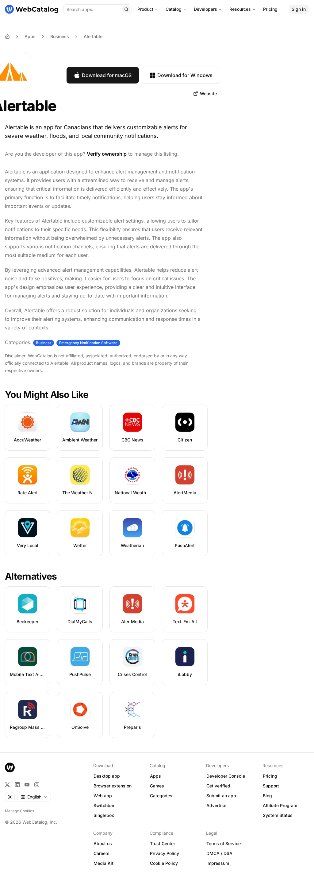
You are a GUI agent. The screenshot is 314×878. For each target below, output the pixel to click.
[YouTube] (27, 784)
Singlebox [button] (104, 815)
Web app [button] (103, 795)
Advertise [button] (216, 805)
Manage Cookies (19, 811)
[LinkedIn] (17, 784)
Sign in (299, 9)
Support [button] (271, 785)
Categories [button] (161, 795)
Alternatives (31, 576)
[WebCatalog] (10, 767)
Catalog (174, 9)
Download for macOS (107, 75)
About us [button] (103, 843)
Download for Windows (185, 75)
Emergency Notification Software (88, 342)
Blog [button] (267, 795)
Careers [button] (101, 853)
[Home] (31, 9)
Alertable (93, 36)
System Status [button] (278, 815)
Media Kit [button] (103, 863)
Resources (240, 9)
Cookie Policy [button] (164, 863)
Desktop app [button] (107, 776)
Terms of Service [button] (223, 843)
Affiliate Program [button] (280, 805)
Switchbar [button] (104, 805)
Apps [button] (155, 776)
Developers (205, 9)
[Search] (126, 9)
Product (145, 9)
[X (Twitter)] (7, 784)
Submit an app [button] (221, 795)
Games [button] (157, 785)
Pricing (270, 9)
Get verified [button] (218, 785)
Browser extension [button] (113, 785)
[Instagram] (36, 784)
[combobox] (34, 797)
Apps (30, 36)
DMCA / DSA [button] (219, 853)
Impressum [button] (217, 863)
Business (59, 36)
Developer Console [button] (225, 776)
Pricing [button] (270, 776)
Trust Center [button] (162, 843)
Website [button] (208, 93)
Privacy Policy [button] (164, 853)
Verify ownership (107, 154)
